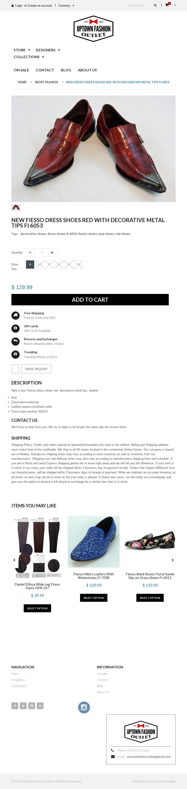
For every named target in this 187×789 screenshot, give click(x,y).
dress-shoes (56, 234)
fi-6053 (72, 234)
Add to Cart (90, 299)
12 (68, 264)
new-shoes (106, 234)
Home (22, 82)
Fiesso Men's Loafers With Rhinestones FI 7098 (93, 576)
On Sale (102, 673)
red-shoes (122, 234)
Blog (100, 686)
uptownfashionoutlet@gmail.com (149, 756)
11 (59, 264)
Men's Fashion (46, 82)
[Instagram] (31, 705)
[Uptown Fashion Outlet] (93, 27)
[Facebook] (14, 705)
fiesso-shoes (88, 234)
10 (40, 264)
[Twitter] (23, 705)
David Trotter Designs (161, 781)
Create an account (40, 5)
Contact (102, 680)
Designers (18, 680)
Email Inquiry (36, 369)
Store (15, 673)
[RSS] (40, 705)
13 (78, 264)
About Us (103, 692)
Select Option (37, 608)
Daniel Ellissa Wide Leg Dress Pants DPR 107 (37, 586)
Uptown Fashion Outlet (38, 781)
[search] (155, 5)
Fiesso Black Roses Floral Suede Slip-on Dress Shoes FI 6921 (150, 576)
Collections (18, 686)
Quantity (17, 252)
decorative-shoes (34, 234)
